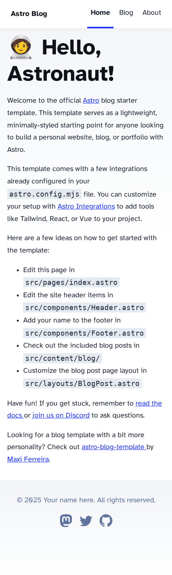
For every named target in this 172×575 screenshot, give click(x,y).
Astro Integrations (86, 207)
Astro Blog (29, 14)
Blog (126, 13)
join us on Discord (61, 416)
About (151, 13)
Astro (91, 101)
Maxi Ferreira (28, 460)
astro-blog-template (114, 447)
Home (100, 13)
